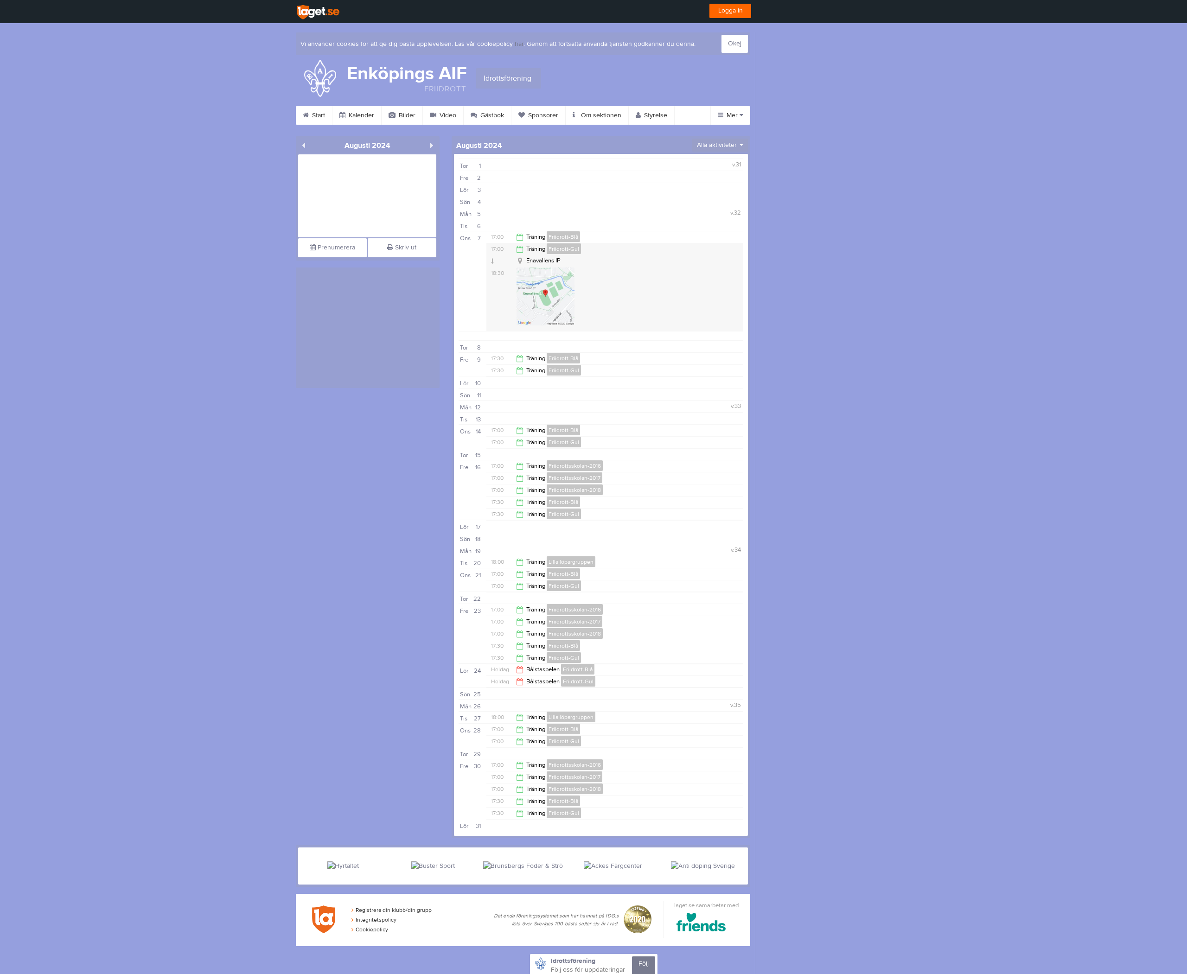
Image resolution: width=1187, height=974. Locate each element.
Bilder (406, 115)
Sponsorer (542, 115)
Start (317, 115)
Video (447, 115)
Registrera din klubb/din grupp (394, 910)
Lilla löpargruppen (571, 562)
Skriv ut (404, 247)
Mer (732, 115)
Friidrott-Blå (563, 237)
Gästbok (491, 115)
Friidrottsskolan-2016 (575, 466)
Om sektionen (600, 115)
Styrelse (654, 115)
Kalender (360, 115)
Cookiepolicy (372, 929)
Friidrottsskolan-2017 (574, 478)
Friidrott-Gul (564, 249)
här (519, 44)
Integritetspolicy (376, 919)
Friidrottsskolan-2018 (575, 490)
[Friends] (701, 924)
